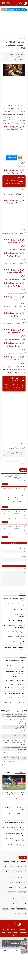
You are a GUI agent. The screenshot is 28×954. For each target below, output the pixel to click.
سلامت (3, 932)
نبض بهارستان (23, 871)
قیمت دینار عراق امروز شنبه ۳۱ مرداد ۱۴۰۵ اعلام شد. (11, 157)
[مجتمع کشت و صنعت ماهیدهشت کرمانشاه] (14, 9)
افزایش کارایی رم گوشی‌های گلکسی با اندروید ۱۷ (14, 813)
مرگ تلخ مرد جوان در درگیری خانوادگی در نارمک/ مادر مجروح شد (14, 631)
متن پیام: (22, 568)
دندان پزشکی (10, 887)
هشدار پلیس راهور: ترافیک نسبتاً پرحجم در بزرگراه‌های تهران (15, 672)
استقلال (12, 866)
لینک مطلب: (23, 444)
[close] (25, 939)
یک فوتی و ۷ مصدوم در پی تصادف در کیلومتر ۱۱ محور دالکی (14, 666)
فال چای (22, 464)
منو (10, 3)
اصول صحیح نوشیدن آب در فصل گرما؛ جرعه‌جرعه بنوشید (14, 184)
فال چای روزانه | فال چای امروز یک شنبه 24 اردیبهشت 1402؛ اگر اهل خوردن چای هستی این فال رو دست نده (14, 514)
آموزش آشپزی (15, 861)
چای (13, 111)
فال (18, 461)
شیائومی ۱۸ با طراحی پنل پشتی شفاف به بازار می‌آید (14, 817)
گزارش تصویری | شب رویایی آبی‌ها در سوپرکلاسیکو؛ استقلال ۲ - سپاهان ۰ (14, 793)
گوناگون (11, 451)
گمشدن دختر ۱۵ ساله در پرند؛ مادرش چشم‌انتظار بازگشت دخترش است (14, 626)
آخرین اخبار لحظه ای (22, 898)
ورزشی (9, 932)
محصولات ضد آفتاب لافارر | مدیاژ (19, 913)
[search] (3, 3)
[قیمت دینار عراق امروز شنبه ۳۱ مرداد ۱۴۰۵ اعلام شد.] (19, 157)
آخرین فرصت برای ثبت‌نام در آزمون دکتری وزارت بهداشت (14, 688)
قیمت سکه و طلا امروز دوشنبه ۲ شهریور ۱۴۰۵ (14, 384)
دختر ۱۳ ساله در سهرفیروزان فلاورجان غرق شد (14, 693)
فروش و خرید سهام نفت (21, 882)
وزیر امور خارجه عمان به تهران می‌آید (16, 684)
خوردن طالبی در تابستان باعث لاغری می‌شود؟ (15, 180)
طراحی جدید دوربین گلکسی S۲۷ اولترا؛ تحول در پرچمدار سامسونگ (14, 834)
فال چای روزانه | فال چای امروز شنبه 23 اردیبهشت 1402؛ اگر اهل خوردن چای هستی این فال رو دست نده (14, 529)
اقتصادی (15, 932)
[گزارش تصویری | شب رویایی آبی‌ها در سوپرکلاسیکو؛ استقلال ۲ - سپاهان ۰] (14, 782)
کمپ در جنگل (5, 908)
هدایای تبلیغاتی (11, 892)
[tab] (20, 772)
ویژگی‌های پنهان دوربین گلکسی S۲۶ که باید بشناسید (14, 808)
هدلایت (24, 887)
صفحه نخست (22, 929)
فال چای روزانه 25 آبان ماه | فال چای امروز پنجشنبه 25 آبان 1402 (15, 477)
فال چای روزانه (10, 461)
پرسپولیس (19, 866)
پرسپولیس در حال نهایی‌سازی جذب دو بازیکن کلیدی (14, 604)
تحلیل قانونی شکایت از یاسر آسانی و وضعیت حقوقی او (14, 620)
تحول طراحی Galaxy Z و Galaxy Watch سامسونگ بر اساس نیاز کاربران (13, 828)
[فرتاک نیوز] (20, 5)
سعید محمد (6, 861)
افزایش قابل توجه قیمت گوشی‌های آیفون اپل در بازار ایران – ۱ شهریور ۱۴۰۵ (13, 823)
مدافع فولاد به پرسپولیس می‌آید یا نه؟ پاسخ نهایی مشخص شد (14, 648)
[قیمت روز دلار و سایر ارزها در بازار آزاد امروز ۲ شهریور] (23, 943)
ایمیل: (22, 556)
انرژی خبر (13, 898)
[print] (5, 456)
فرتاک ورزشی (23, 861)
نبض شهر (7, 871)
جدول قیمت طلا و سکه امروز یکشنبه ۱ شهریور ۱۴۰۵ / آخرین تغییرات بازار (14, 388)
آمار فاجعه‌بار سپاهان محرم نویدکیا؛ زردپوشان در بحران (14, 697)
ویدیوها (8, 772)
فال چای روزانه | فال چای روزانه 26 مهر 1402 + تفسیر (14, 490)
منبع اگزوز (11, 882)
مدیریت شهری (23, 932)
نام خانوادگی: (21, 548)
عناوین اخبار (13, 929)
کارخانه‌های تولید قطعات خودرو (19, 903)
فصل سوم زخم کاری (22, 877)
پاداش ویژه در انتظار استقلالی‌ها (17, 676)
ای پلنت (12, 908)
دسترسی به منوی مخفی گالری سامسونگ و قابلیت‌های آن (15, 844)
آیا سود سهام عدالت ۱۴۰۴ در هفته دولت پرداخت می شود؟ (14, 642)
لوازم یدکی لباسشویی (21, 908)
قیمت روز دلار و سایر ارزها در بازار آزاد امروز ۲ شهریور (11, 942)
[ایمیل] (8, 456)
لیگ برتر (6, 866)
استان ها (14, 935)
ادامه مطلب (5, 484)
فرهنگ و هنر (6, 929)
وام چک (4, 882)
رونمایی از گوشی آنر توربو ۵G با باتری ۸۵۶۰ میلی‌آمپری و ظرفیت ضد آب (15, 839)
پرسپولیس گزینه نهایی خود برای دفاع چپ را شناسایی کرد (14, 610)
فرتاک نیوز (17, 105)
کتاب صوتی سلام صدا (10, 877)
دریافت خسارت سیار (22, 892)
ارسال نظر (14, 565)
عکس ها (20, 772)
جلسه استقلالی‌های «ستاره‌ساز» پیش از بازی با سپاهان (14, 637)
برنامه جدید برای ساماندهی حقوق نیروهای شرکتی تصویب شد (13, 615)
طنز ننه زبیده (15, 871)
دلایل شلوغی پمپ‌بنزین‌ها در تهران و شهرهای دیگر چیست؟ (13, 599)
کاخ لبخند (18, 887)
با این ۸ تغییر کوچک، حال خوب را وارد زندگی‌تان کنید (14, 703)
